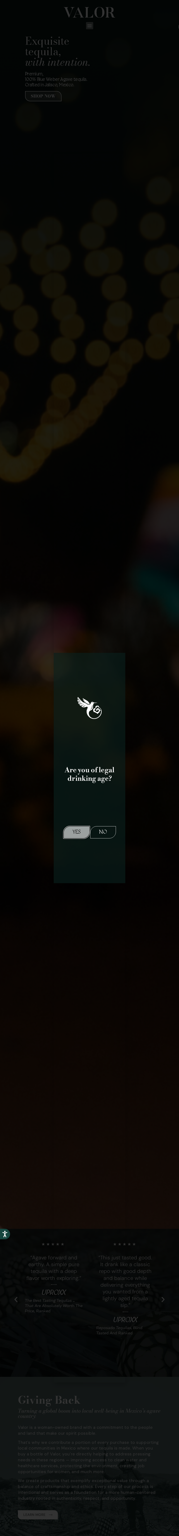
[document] (89, 768)
